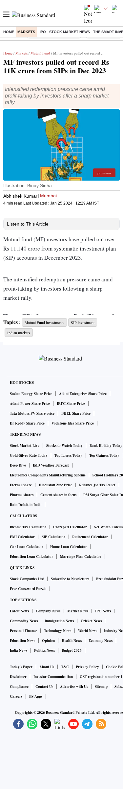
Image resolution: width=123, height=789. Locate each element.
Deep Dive (18, 465)
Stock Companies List (27, 579)
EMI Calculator (22, 537)
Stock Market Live (24, 445)
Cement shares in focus (58, 495)
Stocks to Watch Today (64, 445)
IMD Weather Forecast (51, 465)
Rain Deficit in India (26, 504)
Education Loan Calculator (31, 556)
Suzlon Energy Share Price (31, 393)
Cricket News (91, 621)
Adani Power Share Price (30, 403)
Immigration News (59, 621)
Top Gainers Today (104, 455)
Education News (22, 640)
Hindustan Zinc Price (55, 485)
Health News (72, 640)
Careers (16, 696)
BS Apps (35, 696)
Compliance (19, 686)
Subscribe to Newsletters (70, 579)
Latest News (19, 611)
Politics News (44, 650)
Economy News (101, 640)
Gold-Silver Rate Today (29, 455)
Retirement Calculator (90, 537)
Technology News (57, 630)
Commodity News (24, 621)
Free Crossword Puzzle (28, 588)
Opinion (48, 640)
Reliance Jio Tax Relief (97, 485)
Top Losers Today (68, 455)
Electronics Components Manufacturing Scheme (48, 475)
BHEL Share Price (76, 413)
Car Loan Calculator (26, 546)
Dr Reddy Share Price (27, 423)
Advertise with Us (74, 686)
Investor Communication (53, 676)
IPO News (103, 611)
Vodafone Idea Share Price (72, 423)
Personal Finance (23, 630)
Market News (77, 611)
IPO (43, 32)
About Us (46, 667)
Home (8, 32)
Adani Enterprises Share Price (83, 393)
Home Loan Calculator (68, 546)
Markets (26, 32)
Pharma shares (21, 495)
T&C (65, 667)
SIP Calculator (53, 537)
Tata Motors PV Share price (32, 413)
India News (18, 650)
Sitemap (101, 686)
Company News (48, 611)
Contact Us (44, 686)
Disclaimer (18, 676)
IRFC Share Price (71, 403)
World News (87, 630)
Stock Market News (69, 32)
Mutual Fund (40, 53)
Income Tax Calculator (28, 527)
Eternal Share (21, 485)
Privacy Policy (87, 667)
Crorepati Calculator (70, 527)
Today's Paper (21, 667)
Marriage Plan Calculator (80, 556)
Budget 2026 (72, 650)
